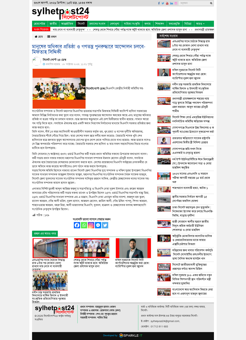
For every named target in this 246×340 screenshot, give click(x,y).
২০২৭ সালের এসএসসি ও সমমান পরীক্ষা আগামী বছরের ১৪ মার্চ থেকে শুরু (191, 178)
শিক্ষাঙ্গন (159, 24)
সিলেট (81, 24)
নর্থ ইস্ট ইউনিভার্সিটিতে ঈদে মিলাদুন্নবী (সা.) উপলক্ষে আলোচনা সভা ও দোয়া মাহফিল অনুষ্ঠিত (193, 163)
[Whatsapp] (84, 225)
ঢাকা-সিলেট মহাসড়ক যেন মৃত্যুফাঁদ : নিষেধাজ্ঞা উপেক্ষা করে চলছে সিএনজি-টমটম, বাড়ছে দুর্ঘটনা (192, 212)
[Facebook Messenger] (98, 225)
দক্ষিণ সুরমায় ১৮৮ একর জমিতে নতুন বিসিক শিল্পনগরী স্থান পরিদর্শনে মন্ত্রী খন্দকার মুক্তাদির (192, 279)
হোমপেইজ (39, 24)
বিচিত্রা (187, 24)
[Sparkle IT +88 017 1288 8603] (131, 335)
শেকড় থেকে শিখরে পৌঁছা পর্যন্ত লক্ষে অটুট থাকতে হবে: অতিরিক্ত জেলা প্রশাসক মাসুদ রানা (135, 30)
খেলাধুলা (114, 24)
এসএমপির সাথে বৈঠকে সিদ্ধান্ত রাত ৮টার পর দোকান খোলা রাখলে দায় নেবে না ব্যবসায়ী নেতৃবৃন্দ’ (48, 264)
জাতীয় (53, 24)
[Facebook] (77, 225)
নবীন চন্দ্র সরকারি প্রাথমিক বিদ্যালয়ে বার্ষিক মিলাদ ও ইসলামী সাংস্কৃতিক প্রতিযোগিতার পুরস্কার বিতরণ (50, 297)
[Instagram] (91, 225)
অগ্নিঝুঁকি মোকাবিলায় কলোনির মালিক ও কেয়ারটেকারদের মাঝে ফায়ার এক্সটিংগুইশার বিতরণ (192, 240)
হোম (40, 37)
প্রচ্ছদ (53, 37)
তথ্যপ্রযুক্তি (174, 24)
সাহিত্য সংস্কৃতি (132, 24)
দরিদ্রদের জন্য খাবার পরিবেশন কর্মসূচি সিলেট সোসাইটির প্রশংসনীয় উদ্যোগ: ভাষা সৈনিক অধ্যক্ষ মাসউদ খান (192, 254)
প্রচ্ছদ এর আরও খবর (45, 233)
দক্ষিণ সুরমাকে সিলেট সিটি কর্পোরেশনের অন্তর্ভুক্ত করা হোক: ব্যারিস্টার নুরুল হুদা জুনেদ (132, 263)
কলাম (147, 24)
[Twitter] (105, 225)
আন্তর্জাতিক (67, 24)
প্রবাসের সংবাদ (97, 24)
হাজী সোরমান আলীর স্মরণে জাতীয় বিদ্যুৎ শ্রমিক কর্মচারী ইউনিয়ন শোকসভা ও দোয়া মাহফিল (190, 226)
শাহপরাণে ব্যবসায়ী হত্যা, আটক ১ (190, 188)
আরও (199, 24)
